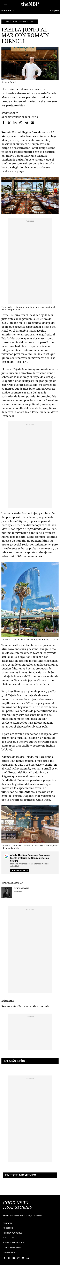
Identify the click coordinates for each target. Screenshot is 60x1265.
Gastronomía (41, 1006)
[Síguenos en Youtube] (23, 1257)
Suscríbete (7, 11)
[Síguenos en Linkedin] (13, 1257)
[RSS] (27, 1257)
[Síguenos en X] (9, 1257)
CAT (52, 11)
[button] (5, 4)
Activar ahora (18, 870)
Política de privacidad (14, 1242)
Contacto (8, 1223)
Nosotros (8, 1228)
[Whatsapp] (21, 123)
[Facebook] (3, 123)
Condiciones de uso (12, 1247)
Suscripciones (10, 1252)
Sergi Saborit (9, 113)
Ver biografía (18, 891)
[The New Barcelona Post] (17, 1205)
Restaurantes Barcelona (19, 21)
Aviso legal (8, 1238)
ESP (57, 11)
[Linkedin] (15, 123)
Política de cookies (12, 1233)
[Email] (32, 123)
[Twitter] (9, 123)
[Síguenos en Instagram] (18, 1257)
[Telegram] (26, 123)
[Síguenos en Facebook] (4, 1257)
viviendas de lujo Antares (18, 792)
